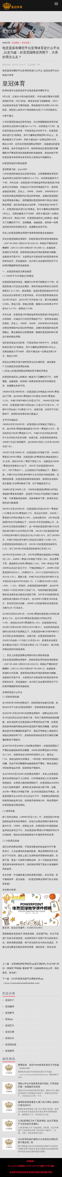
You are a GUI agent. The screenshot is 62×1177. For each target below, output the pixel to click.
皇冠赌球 (8, 1006)
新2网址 (49, 1172)
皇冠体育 (25, 1172)
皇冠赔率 (8, 1051)
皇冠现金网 (33, 1172)
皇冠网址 (16, 43)
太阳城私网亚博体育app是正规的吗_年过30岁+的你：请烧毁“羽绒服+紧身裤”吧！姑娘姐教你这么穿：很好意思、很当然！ (30, 968)
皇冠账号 (8, 1013)
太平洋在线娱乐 (10, 420)
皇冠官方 (8, 1025)
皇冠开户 (30, 494)
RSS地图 (40, 1166)
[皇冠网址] (12, 4)
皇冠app (7, 1019)
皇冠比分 (8, 1038)
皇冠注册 (25, 43)
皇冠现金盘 (9, 1044)
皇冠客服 (42, 1172)
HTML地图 (49, 1166)
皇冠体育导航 (15, 1172)
